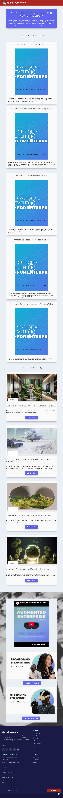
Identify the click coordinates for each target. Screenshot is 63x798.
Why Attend (36, 733)
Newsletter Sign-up (7, 777)
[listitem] (31, 575)
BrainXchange (13, 790)
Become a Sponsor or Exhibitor (10, 762)
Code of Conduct (6, 795)
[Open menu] (59, 3)
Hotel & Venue (37, 736)
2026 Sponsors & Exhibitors (9, 757)
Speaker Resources (7, 772)
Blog (3, 782)
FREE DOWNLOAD (32, 683)
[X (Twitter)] (7, 749)
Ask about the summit (59, 794)
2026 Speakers (37, 743)
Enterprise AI (36, 757)
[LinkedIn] (3, 749)
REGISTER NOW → (54, 790)
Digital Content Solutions (9, 780)
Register (35, 746)
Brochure (35, 738)
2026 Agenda (36, 741)
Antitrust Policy (35, 795)
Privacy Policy (15, 795)
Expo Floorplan (6, 759)
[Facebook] (10, 749)
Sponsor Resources (7, 775)
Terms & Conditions (25, 795)
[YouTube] (18, 749)
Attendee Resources (7, 770)
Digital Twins (36, 762)
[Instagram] (14, 749)
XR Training (36, 759)
